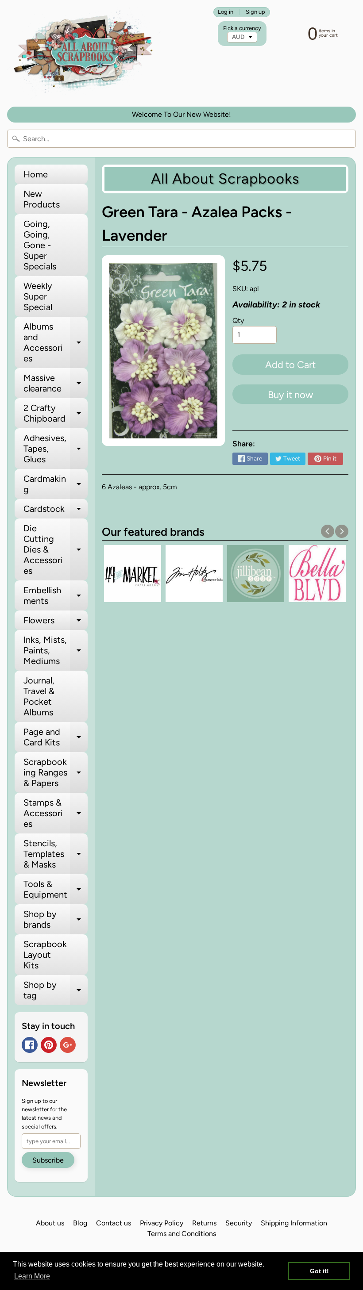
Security (238, 1223)
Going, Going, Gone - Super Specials (39, 245)
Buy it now (290, 395)
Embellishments (55, 596)
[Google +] (68, 1045)
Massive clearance (55, 383)
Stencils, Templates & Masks (55, 854)
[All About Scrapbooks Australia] (85, 53)
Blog (80, 1223)
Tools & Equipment (55, 890)
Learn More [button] (32, 1276)
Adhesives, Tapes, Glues (55, 449)
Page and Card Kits (55, 737)
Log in (225, 12)
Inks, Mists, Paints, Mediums (55, 650)
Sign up (255, 12)
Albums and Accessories (55, 342)
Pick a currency (242, 28)
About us (50, 1223)
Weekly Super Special (37, 296)
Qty (238, 320)
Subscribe (48, 1160)
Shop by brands (55, 920)
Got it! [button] (319, 1271)
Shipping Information (294, 1223)
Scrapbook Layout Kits (45, 955)
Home (35, 174)
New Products (41, 199)
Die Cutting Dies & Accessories (55, 549)
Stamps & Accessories (55, 813)
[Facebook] (30, 1045)
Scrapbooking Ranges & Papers (55, 772)
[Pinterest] (49, 1045)
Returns (204, 1223)
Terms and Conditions (181, 1233)
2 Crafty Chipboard (55, 414)
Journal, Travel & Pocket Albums (38, 696)
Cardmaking (55, 484)
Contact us (113, 1223)
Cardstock (55, 510)
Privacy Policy (161, 1223)
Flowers (55, 622)
